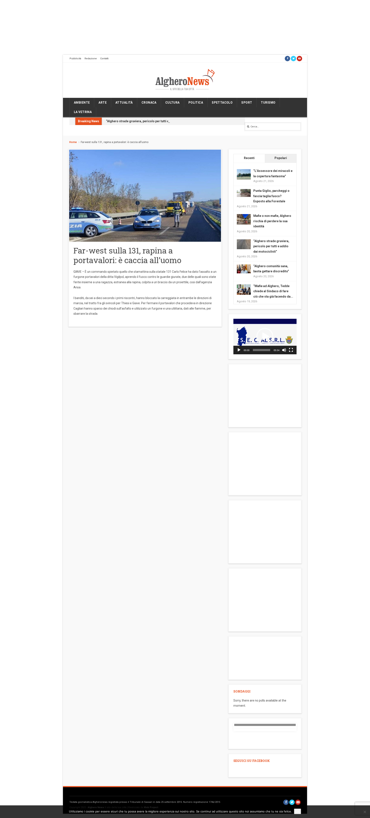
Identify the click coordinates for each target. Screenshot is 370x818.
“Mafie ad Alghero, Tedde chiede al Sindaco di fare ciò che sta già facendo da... (273, 291)
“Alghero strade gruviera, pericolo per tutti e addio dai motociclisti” (154, 121)
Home (73, 142)
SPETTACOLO (222, 102)
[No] (365, 812)
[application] (265, 336)
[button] (264, 336)
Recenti (249, 158)
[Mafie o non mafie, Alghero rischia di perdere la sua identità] (244, 219)
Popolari (281, 158)
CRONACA (149, 102)
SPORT (246, 102)
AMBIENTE (82, 102)
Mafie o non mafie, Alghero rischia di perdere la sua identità (272, 221)
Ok (297, 811)
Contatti (104, 58)
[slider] (261, 350)
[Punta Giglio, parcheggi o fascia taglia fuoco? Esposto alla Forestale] (244, 192)
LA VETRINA (83, 112)
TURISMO (268, 102)
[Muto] (284, 350)
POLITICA (195, 102)
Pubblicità (75, 58)
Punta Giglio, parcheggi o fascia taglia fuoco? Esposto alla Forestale (271, 196)
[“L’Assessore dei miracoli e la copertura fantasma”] (244, 174)
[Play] (239, 350)
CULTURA (172, 102)
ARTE (102, 102)
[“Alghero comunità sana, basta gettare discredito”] (244, 268)
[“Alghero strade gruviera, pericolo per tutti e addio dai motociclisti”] (244, 244)
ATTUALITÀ (124, 102)
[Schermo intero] (291, 350)
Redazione (91, 58)
